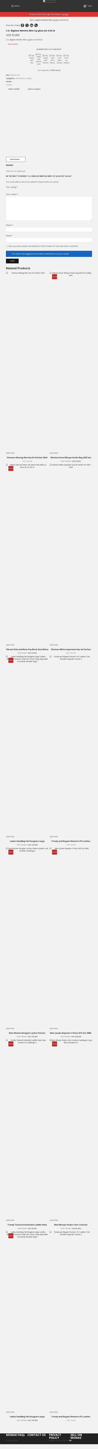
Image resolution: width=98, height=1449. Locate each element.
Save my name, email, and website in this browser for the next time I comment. (43, 246)
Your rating (12, 187)
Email (9, 235)
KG (70, 1440)
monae (9, 85)
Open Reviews (15, 159)
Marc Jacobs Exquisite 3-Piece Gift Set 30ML (71, 1033)
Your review (12, 194)
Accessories (20, 78)
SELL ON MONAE (76, 1436)
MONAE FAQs (15, 1435)
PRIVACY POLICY (55, 1436)
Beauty (28, 78)
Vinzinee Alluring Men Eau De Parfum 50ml (27, 457)
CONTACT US (36, 1435)
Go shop (65, 14)
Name (9, 225)
